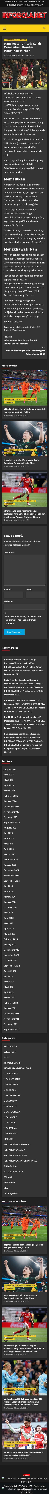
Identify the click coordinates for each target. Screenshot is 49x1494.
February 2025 (11, 859)
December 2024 (11, 870)
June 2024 (9, 891)
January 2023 (10, 944)
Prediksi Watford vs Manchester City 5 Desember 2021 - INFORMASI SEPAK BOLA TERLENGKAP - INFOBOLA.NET (24, 704)
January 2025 (10, 865)
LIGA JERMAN (10, 1128)
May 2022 (8, 987)
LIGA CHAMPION (12, 1095)
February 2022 (11, 1003)
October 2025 (10, 817)
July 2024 (8, 886)
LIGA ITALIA (10, 1122)
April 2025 (9, 849)
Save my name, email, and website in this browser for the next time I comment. (22, 620)
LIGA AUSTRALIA (12, 1079)
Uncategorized (11, 1193)
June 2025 (9, 838)
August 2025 (10, 827)
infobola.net (10, 55)
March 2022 (9, 997)
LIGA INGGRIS (21, 40)
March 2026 (9, 790)
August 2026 (10, 769)
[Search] (44, 28)
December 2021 (11, 1013)
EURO (6, 1057)
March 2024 (9, 896)
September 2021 (12, 1029)
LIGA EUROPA (10, 1101)
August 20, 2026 (21, 416)
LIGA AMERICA (11, 1073)
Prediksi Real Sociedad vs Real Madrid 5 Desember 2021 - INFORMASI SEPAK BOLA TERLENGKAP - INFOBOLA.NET (24, 721)
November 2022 (11, 955)
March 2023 (9, 934)
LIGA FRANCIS (10, 1106)
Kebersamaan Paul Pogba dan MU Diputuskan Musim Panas (20, 340)
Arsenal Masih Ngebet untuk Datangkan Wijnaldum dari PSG (25, 350)
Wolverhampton (18, 330)
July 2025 (8, 833)
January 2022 (10, 1008)
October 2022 (10, 960)
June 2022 (9, 981)
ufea (6, 1188)
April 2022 (9, 992)
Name (7, 589)
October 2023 (10, 907)
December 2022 (11, 950)
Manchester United (27, 327)
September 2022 (12, 965)
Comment (9, 552)
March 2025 (9, 854)
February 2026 (11, 796)
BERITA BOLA (11, 1)
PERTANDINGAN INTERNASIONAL (20, 1160)
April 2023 (9, 928)
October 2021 (10, 1024)
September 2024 (12, 881)
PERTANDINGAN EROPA (15, 1155)
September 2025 (12, 822)
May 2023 (8, 923)
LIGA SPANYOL (11, 1133)
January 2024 (10, 902)
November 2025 (11, 812)
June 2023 (9, 918)
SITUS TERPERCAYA (34, 5)
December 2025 (11, 806)
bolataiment (10, 1052)
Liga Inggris (14, 327)
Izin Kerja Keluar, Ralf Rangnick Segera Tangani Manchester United (23, 748)
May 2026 (8, 780)
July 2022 (8, 976)
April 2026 (9, 785)
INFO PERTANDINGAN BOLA (32, 1)
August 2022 (10, 971)
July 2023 (8, 912)
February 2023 (11, 939)
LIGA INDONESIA (12, 1111)
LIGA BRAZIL (10, 1090)
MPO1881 (8, 1139)
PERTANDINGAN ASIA (14, 1150)
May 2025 (8, 843)
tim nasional (9, 1182)
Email (29, 589)
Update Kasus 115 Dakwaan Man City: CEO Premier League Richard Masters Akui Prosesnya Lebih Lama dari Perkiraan (23, 1402)
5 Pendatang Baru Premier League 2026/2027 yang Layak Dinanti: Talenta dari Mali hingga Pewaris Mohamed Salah (24, 513)
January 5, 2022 (24, 55)
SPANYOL (8, 1177)
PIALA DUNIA (10, 1166)
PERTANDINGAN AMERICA (17, 1144)
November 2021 (11, 1019)
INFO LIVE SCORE (15, 5)
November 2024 (11, 875)
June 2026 (9, 774)
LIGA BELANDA (11, 1084)
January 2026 (10, 801)
